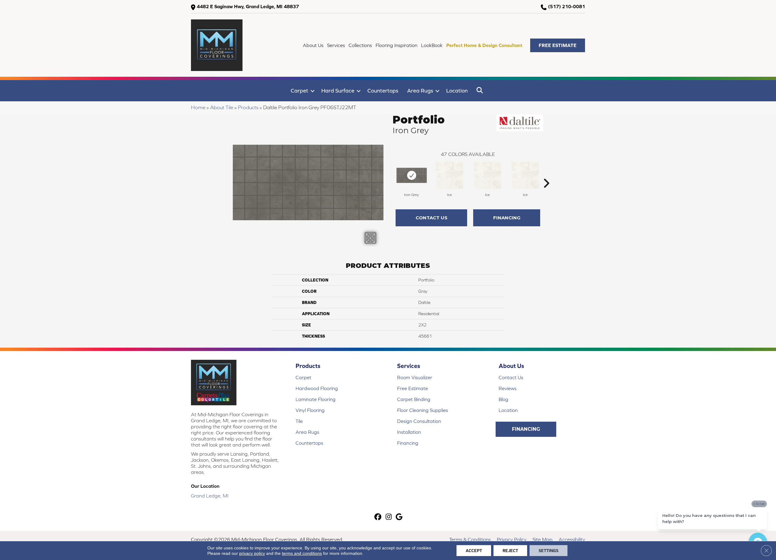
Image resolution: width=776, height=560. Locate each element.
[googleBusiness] (399, 517)
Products (248, 107)
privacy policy (252, 553)
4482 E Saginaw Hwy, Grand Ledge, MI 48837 (248, 6)
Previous (389, 174)
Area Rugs (420, 90)
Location (457, 90)
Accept (474, 550)
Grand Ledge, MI (210, 495)
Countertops (382, 90)
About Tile (221, 107)
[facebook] (378, 517)
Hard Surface (337, 90)
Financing (506, 218)
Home (198, 107)
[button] (557, 45)
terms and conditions (302, 553)
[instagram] (388, 517)
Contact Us (431, 218)
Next (546, 174)
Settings (548, 550)
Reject (510, 550)
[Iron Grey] (411, 175)
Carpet (299, 90)
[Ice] (449, 175)
